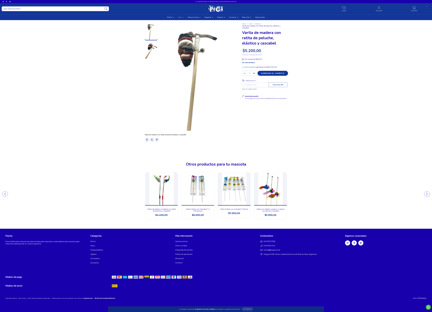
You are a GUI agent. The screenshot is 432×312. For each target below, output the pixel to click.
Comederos (95, 258)
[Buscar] (106, 8)
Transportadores (96, 250)
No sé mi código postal (249, 89)
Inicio (244, 24)
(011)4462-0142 (269, 246)
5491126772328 (269, 241)
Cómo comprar (181, 246)
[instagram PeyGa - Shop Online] (3, 2)
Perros (93, 241)
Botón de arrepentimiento (105, 298)
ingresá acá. (88, 298)
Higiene (208, 17)
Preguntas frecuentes (184, 250)
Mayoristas (260, 17)
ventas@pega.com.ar (271, 250)
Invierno (233, 17)
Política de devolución (183, 254)
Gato (180, 17)
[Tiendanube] (420, 298)
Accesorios (94, 263)
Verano (220, 17)
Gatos (92, 246)
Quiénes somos (181, 241)
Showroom (179, 258)
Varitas (257, 24)
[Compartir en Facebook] (147, 141)
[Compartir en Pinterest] (157, 141)
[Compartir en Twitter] (152, 141)
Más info (246, 17)
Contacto (179, 263)
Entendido (247, 309)
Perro (170, 17)
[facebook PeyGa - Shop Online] (6, 2)
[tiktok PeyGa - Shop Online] (10, 2)
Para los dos (193, 17)
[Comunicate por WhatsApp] (428, 307)
